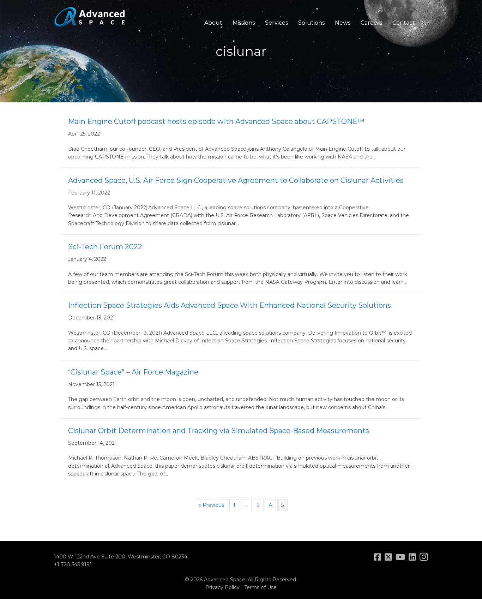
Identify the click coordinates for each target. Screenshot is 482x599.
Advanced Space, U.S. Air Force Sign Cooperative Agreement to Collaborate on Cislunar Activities (236, 180)
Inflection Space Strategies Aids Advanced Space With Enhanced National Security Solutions (229, 305)
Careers (371, 22)
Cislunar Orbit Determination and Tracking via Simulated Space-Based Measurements (218, 430)
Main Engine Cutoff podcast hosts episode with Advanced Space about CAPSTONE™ (216, 121)
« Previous (211, 505)
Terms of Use (260, 587)
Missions (244, 22)
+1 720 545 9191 (73, 564)
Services (276, 22)
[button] (424, 23)
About (213, 22)
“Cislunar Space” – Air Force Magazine (133, 372)
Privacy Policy (222, 587)
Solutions (311, 22)
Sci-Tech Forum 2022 (105, 246)
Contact (403, 22)
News (342, 22)
